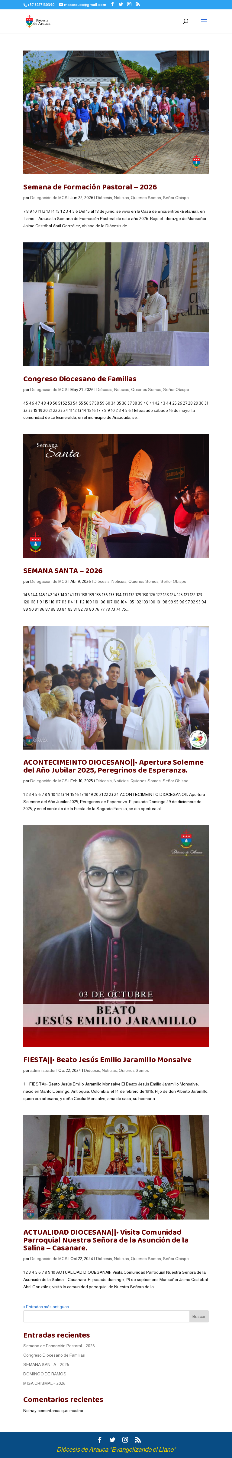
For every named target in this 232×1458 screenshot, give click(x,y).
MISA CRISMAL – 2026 (44, 1383)
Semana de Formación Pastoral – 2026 (90, 187)
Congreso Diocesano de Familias (80, 379)
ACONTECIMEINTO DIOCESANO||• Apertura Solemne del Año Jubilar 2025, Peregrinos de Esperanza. (113, 766)
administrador (43, 1070)
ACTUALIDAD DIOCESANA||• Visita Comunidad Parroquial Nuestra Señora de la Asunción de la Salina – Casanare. (105, 1240)
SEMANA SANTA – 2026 (63, 571)
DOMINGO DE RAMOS (44, 1373)
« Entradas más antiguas (46, 1306)
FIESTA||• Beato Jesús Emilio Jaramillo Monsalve (107, 1060)
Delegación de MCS (49, 197)
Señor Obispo (176, 197)
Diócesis (104, 197)
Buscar (198, 1316)
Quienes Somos (146, 197)
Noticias (121, 197)
